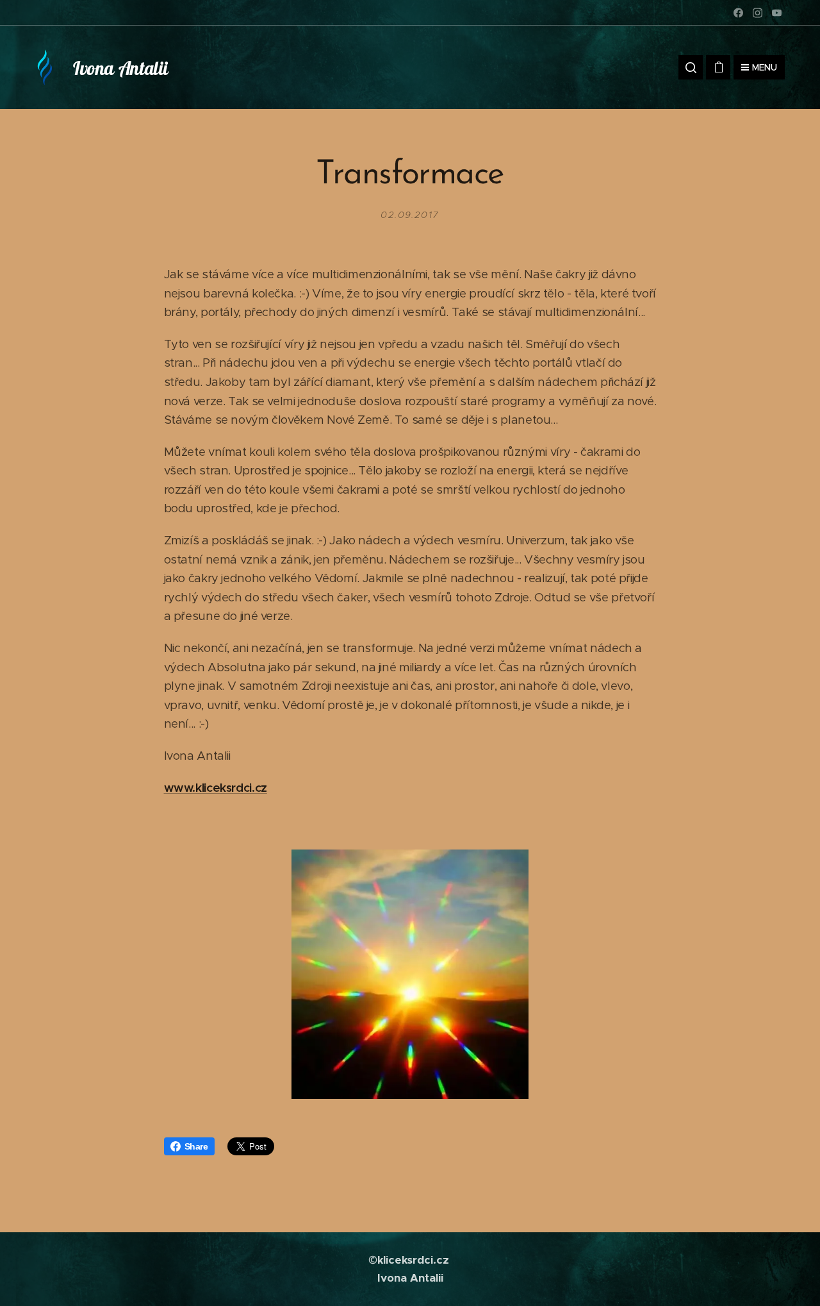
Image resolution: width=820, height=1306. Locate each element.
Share (196, 1146)
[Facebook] (738, 13)
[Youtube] (777, 13)
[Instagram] (758, 13)
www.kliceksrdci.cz (215, 787)
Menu (764, 67)
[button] (690, 67)
